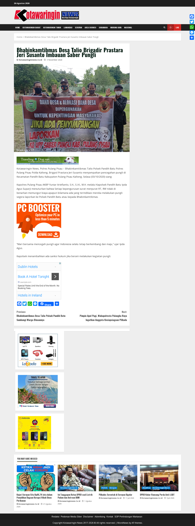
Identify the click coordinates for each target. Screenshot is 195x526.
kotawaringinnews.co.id (30, 60)
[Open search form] (164, 27)
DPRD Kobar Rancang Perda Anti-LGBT (157, 494)
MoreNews (122, 522)
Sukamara (103, 27)
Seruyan (78, 27)
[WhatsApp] (191, 27)
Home (17, 27)
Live (177, 27)
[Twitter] (191, 21)
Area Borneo (90, 27)
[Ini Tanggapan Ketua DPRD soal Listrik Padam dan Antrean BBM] (77, 478)
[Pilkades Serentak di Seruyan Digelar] (118, 478)
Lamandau (68, 27)
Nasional (128, 27)
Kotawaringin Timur (52, 27)
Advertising (100, 517)
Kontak (110, 517)
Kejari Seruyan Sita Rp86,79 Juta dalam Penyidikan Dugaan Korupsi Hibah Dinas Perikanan (34, 497)
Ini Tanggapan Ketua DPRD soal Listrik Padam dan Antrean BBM (75, 496)
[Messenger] (191, 32)
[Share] (191, 37)
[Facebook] (191, 16)
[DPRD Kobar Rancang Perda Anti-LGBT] (159, 478)
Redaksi (55, 517)
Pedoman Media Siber (71, 517)
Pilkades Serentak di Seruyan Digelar (115, 494)
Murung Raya (116, 27)
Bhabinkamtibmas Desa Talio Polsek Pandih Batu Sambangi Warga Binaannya (41, 316)
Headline (146, 488)
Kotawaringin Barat (32, 27)
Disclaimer (88, 517)
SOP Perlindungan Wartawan (128, 517)
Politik (104, 488)
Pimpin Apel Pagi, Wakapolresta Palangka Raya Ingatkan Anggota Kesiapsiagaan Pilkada (103, 316)
